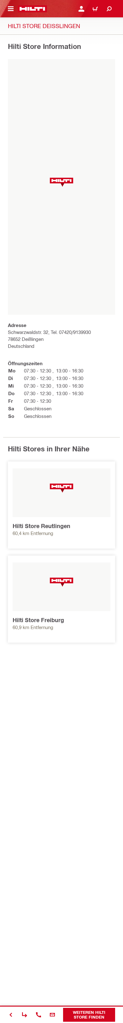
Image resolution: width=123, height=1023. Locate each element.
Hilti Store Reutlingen (41, 525)
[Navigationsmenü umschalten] (11, 9)
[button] (61, 182)
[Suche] (109, 9)
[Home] (32, 8)
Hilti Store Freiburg (38, 619)
